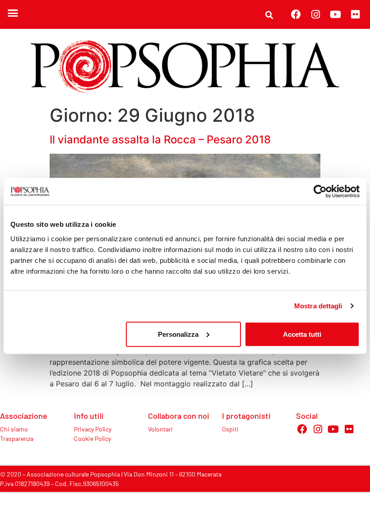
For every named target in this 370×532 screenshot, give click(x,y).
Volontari (160, 429)
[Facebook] (296, 14)
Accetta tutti (302, 334)
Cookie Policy (92, 438)
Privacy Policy (92, 429)
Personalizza (178, 334)
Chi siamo (14, 429)
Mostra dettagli (318, 306)
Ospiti (230, 429)
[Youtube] (336, 14)
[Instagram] (316, 14)
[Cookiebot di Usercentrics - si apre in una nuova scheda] (320, 191)
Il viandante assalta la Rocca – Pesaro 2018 (160, 139)
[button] (13, 13)
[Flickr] (355, 14)
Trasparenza (16, 438)
